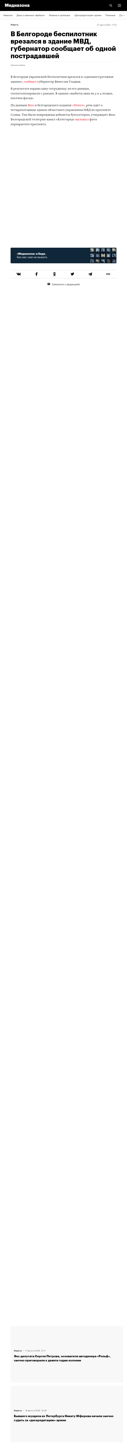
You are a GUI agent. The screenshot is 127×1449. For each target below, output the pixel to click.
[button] (119, 5)
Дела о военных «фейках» (31, 15)
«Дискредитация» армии (87, 15)
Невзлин (8, 15)
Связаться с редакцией (66, 284)
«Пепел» (78, 105)
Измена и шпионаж (59, 15)
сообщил (30, 81)
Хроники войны (18, 64)
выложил (82, 119)
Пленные (110, 15)
